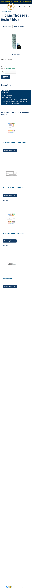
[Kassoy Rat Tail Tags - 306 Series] (11, 218)
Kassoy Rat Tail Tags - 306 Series (13, 233)
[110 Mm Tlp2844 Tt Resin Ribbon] (16, 41)
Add (6, 76)
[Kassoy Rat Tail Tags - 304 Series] (11, 173)
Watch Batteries (8, 279)
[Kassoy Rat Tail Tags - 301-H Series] (11, 128)
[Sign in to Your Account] (24, 6)
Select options (8, 150)
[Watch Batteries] (11, 264)
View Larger (17, 55)
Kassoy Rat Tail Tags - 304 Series (13, 188)
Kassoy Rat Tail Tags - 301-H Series (14, 143)
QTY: (3, 72)
